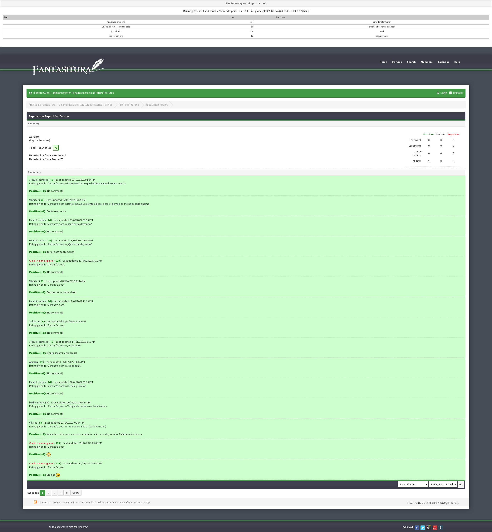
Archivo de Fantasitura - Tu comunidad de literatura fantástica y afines (70, 104)
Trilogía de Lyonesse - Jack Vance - (87, 406)
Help (457, 62)
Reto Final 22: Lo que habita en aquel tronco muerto (96, 183)
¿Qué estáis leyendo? (79, 224)
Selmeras (34, 321)
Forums (397, 62)
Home (383, 62)
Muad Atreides (37, 220)
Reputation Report (156, 104)
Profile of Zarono (129, 104)
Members (427, 62)
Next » (75, 493)
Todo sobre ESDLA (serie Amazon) (86, 426)
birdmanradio (37, 402)
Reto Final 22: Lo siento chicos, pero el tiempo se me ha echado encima (108, 203)
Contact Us (44, 502)
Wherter (34, 200)
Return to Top (142, 502)
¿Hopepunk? (74, 345)
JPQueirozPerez (38, 179)
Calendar (443, 62)
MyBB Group (451, 503)
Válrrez (33, 422)
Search (411, 62)
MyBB (425, 503)
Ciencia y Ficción (76, 386)
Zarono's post (56, 183)
